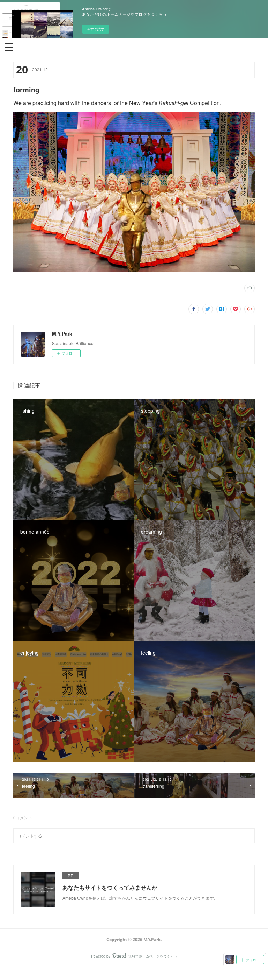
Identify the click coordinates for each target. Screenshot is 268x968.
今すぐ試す (95, 29)
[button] (9, 46)
